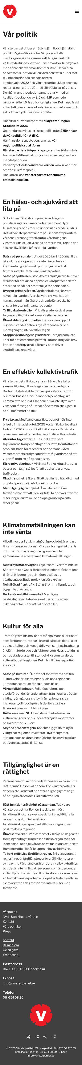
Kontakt (8, 921)
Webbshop (10, 955)
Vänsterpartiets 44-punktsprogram (29, 150)
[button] (77, 11)
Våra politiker (12, 926)
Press (7, 931)
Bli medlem (11, 945)
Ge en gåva (10, 950)
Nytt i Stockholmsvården (20, 917)
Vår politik (10, 912)
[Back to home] (10, 11)
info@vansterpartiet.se (19, 983)
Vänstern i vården (41, 165)
